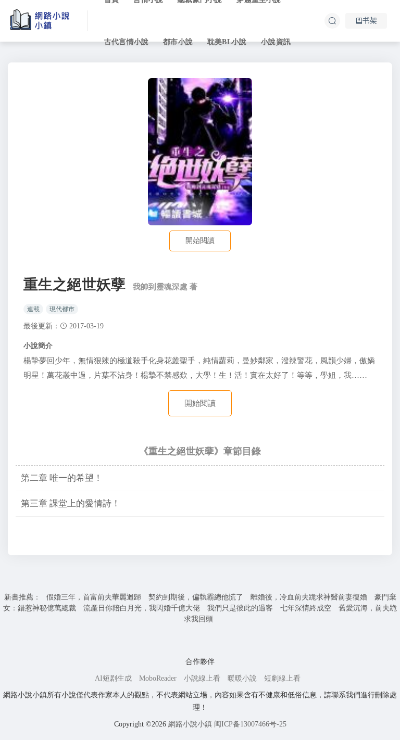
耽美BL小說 (226, 42)
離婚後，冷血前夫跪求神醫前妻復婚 (309, 597)
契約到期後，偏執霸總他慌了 (195, 597)
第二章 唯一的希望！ (62, 478)
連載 (33, 309)
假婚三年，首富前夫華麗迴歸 (93, 597)
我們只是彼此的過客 (240, 608)
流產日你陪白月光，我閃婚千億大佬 (141, 608)
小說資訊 (276, 42)
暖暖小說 (242, 678)
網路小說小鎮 (190, 724)
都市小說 (178, 42)
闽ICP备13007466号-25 (250, 724)
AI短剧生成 (113, 678)
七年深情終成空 (305, 608)
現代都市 (61, 309)
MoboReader (158, 678)
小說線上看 (202, 678)
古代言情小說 (126, 42)
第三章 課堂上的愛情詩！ (70, 503)
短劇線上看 (282, 678)
